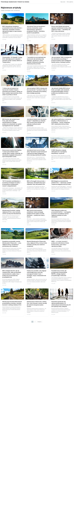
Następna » (40, 321)
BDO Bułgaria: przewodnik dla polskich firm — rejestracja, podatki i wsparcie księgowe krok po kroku (61, 182)
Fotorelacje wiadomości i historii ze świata (15, 2)
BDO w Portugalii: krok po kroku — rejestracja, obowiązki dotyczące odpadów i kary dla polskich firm (36, 182)
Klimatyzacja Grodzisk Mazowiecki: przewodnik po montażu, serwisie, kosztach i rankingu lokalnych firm (12, 303)
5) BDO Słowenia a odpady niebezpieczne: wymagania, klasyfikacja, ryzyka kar (59, 151)
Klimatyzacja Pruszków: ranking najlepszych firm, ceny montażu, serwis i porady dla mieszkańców (11, 212)
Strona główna (70, 1)
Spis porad (63, 1)
